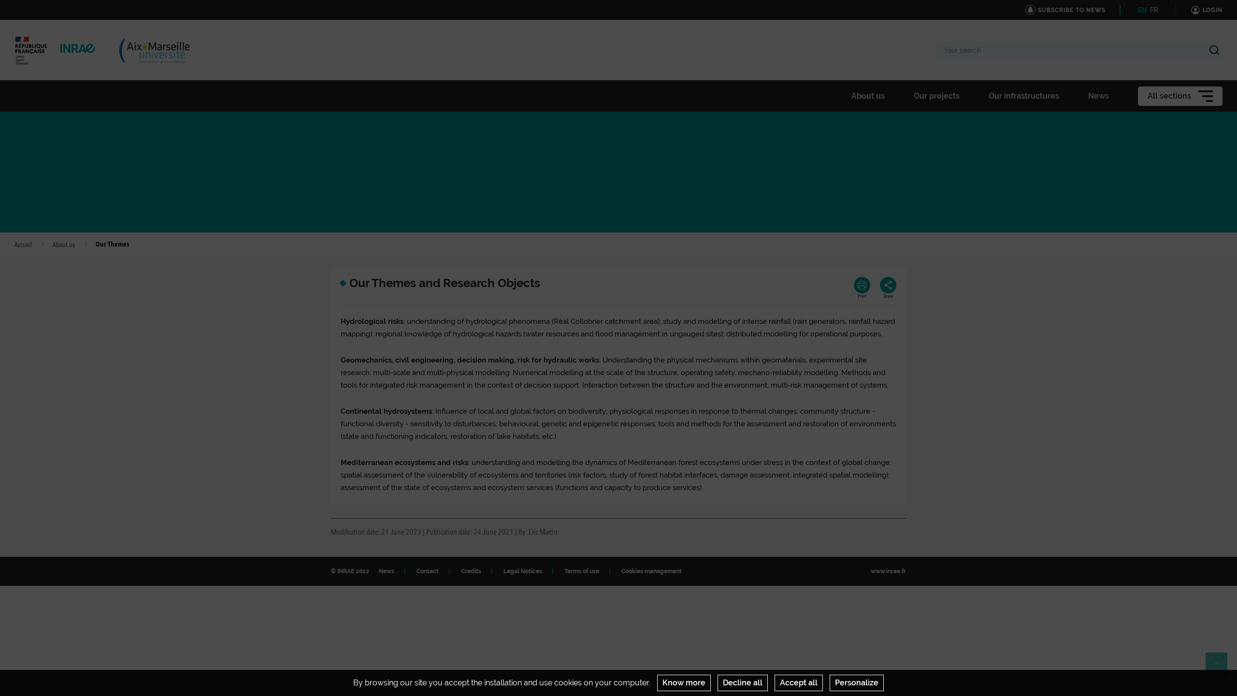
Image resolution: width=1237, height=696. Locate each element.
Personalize (856, 682)
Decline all (742, 682)
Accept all (799, 682)
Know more (683, 682)
